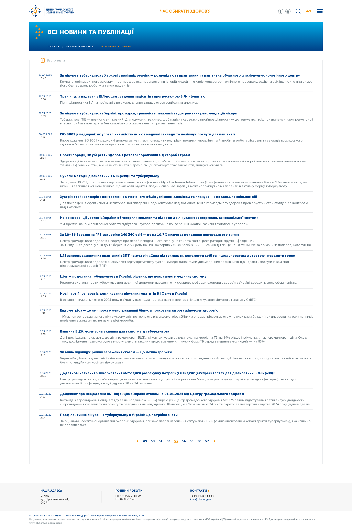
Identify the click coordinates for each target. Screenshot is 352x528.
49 (146, 441)
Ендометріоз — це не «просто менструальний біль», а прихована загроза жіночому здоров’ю (139, 310)
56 (200, 441)
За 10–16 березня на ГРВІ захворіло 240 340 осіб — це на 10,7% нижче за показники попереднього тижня (149, 235)
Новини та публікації (80, 46)
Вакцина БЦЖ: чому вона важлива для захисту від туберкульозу (114, 331)
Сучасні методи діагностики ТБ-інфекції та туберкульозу (109, 176)
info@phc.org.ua (200, 499)
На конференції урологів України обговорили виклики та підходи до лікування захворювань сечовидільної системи (159, 218)
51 (161, 441)
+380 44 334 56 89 (202, 495)
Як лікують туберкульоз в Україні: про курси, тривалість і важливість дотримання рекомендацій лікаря (148, 113)
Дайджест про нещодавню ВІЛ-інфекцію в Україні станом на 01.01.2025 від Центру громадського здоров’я (152, 394)
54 (185, 441)
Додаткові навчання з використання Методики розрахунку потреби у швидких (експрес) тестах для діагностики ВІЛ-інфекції (167, 373)
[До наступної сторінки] (215, 441)
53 (177, 442)
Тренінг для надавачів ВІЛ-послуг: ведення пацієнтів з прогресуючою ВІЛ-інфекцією (132, 96)
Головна (53, 46)
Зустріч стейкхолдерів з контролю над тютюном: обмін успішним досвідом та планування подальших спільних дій (158, 197)
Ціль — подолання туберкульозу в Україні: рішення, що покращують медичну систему (133, 276)
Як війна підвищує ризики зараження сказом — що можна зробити (116, 352)
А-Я (308, 11)
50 (154, 441)
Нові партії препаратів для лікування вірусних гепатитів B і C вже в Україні (123, 293)
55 (192, 441)
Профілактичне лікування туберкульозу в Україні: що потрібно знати (119, 415)
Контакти (198, 491)
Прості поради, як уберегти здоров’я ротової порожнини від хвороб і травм (125, 155)
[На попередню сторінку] (137, 441)
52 (169, 441)
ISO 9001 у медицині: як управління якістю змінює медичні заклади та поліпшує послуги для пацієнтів (147, 134)
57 (208, 441)
